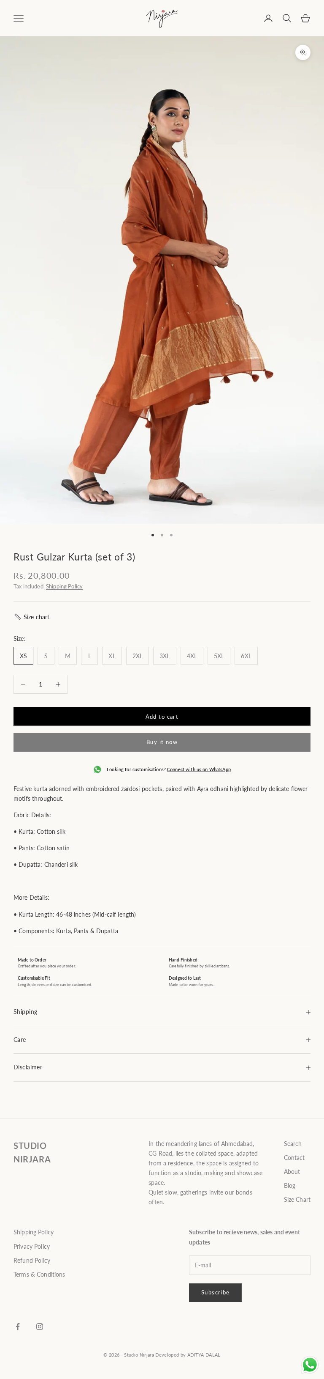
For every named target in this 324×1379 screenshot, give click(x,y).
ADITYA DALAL (204, 1354)
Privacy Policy (32, 1246)
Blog (290, 1185)
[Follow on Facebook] (18, 1326)
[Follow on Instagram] (39, 1326)
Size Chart (297, 1199)
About (292, 1171)
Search (293, 1143)
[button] (31, 617)
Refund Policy (32, 1260)
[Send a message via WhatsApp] (310, 1365)
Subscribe (215, 1292)
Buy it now (162, 742)
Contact (294, 1157)
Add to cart (162, 716)
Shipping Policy (64, 586)
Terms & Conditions (39, 1274)
